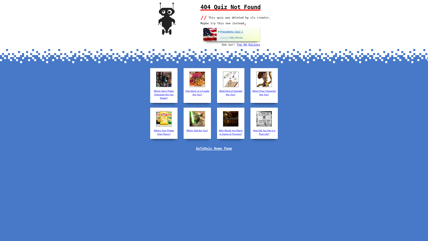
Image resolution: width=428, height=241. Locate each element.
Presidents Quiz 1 (231, 31)
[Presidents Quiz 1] (210, 34)
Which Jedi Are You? (197, 130)
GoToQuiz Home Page (214, 148)
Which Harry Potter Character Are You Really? (164, 94)
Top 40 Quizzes (248, 44)
